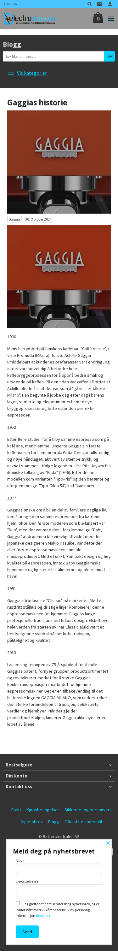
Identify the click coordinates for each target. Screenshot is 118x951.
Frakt (16, 809)
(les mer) (43, 915)
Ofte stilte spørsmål (83, 821)
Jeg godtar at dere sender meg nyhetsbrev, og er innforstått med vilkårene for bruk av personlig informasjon (57, 909)
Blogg (53, 821)
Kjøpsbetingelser (42, 809)
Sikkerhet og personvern (88, 809)
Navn (20, 860)
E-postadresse (27, 881)
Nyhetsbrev (32, 821)
